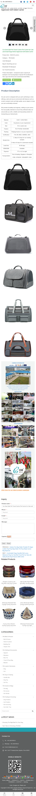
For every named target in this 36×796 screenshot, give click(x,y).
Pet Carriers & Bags (8, 685)
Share (4, 795)
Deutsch (8, 776)
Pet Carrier (12, 58)
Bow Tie (6, 657)
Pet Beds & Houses (8, 636)
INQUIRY (7, 80)
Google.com (16, 785)
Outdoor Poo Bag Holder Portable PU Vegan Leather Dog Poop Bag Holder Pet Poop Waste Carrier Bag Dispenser (18, 548)
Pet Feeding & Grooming (9, 697)
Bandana (6, 655)
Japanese (13, 777)
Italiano (28, 776)
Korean (19, 777)
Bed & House (7, 639)
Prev (4, 28)
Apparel (6, 652)
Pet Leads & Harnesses (9, 666)
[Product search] (33, 711)
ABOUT (8, 780)
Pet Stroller (6, 693)
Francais (21, 776)
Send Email (17, 80)
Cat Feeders (7, 702)
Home (3, 780)
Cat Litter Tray (7, 707)
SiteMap (26, 782)
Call (13, 795)
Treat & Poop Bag (8, 660)
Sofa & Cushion (8, 641)
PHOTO (22, 780)
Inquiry (22, 795)
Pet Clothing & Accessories (10, 650)
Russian (31, 777)
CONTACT (19, 782)
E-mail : (4, 515)
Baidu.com (23, 785)
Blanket (6, 662)
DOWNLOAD (29, 780)
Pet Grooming (7, 704)
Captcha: (4, 536)
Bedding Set (7, 644)
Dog (5, 668)
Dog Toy (6, 680)
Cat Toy (6, 682)
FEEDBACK (11, 782)
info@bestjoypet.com (13, 747)
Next (31, 28)
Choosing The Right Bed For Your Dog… (13, 722)
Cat (4, 671)
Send (3, 543)
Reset (8, 543)
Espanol (14, 776)
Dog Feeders (7, 699)
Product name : (6, 503)
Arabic (25, 777)
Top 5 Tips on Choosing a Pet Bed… (12, 725)
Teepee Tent (7, 646)
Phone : (4, 509)
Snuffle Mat (7, 677)
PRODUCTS (15, 780)
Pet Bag (6, 688)
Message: (4, 521)
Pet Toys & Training (8, 674)
